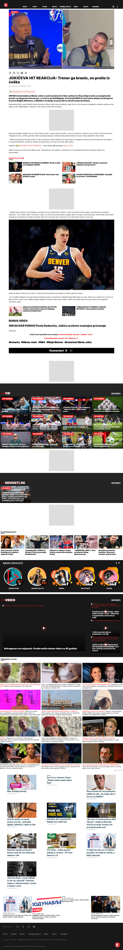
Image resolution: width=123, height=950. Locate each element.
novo (25, 6)
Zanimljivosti (65, 6)
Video (10, 600)
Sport (85, 6)
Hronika (95, 6)
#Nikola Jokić (29, 342)
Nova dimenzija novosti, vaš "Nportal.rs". (61, 338)
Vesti (35, 6)
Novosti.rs (15, 483)
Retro (54, 6)
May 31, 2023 (68, 146)
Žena (76, 6)
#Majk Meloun (55, 342)
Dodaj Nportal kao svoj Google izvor (23, 91)
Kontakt (13, 940)
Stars (44, 6)
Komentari (58, 350)
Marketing (32, 940)
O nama (6, 940)
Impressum (22, 940)
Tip (7, 393)
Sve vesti (115, 393)
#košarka (14, 342)
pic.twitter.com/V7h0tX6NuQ (30, 146)
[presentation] (116, 563)
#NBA (41, 342)
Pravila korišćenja (58, 940)
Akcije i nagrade (43, 940)
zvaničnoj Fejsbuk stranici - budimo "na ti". (75, 334)
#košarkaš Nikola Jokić (78, 342)
